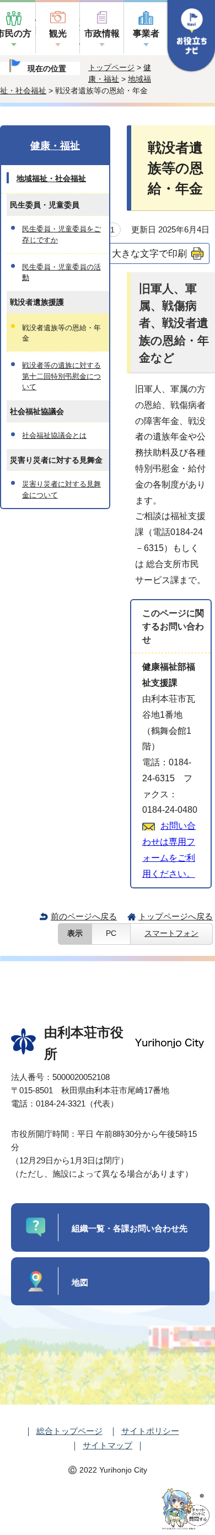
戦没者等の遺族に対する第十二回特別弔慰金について (61, 376)
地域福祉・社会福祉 (51, 178)
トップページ (111, 67)
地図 (80, 1282)
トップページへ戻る (175, 916)
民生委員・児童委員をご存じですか (61, 234)
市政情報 (102, 33)
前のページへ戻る (84, 916)
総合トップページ (69, 1431)
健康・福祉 (55, 145)
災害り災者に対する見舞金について (61, 489)
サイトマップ (107, 1445)
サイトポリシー (150, 1431)
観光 (58, 33)
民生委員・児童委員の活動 (61, 272)
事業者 (146, 33)
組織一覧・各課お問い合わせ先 (129, 1228)
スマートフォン (171, 933)
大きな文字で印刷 (149, 253)
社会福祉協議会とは (54, 435)
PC (111, 933)
